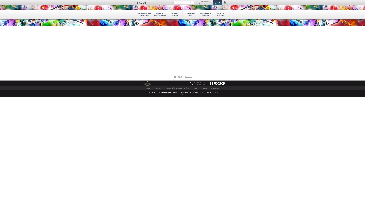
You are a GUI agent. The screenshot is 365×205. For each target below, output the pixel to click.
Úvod (148, 88)
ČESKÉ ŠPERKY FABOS (190, 14)
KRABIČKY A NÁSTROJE (220, 14)
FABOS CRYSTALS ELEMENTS (205, 14)
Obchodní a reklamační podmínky (178, 88)
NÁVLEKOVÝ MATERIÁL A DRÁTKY (160, 14)
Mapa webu (215, 88)
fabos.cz (182, 94)
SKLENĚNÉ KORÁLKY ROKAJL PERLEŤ (144, 14)
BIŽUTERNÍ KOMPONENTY (175, 14)
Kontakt (204, 88)
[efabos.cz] (142, 2)
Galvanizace (158, 88)
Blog (195, 88)
